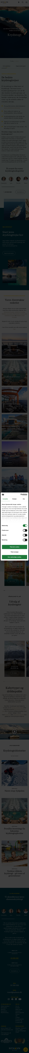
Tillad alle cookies (14, 547)
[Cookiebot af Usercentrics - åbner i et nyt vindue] (20, 495)
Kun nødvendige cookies (14, 557)
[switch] (25, 530)
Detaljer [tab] (14, 499)
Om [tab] (24, 499)
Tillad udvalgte (14, 552)
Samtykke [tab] (5, 499)
